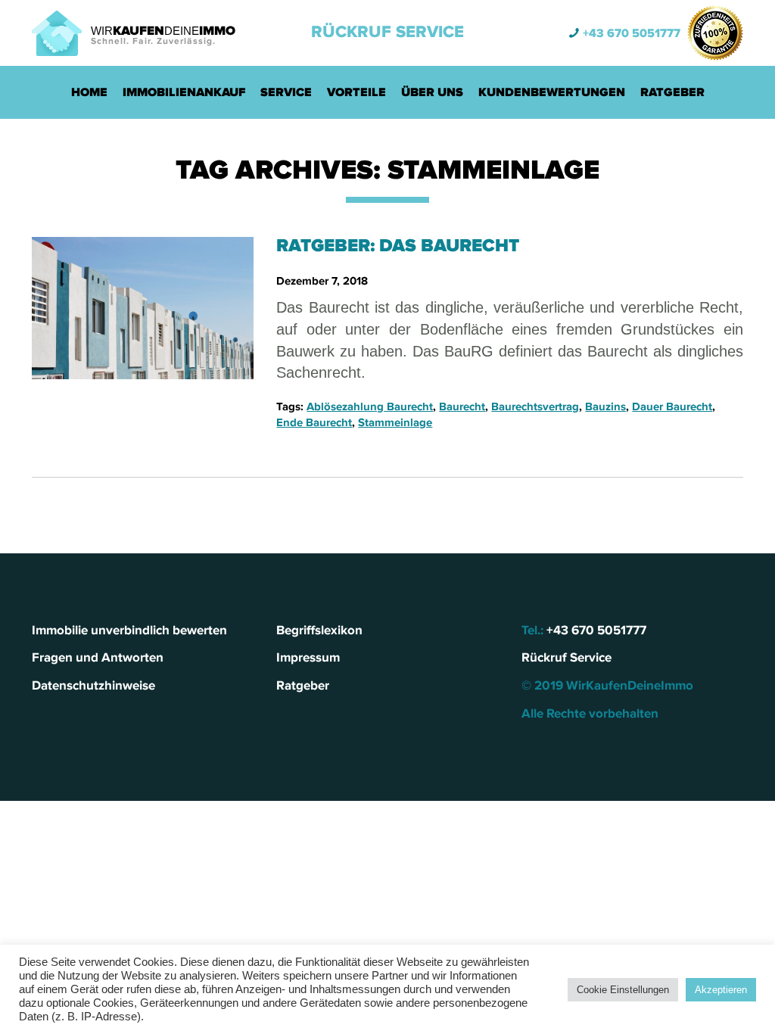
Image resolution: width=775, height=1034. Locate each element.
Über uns (432, 92)
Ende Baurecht (314, 422)
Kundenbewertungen (551, 92)
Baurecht (462, 406)
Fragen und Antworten (97, 657)
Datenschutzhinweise (93, 685)
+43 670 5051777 (631, 33)
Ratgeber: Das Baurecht (397, 246)
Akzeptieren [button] (721, 989)
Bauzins (605, 406)
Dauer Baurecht (672, 406)
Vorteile (356, 92)
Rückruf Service (387, 32)
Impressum (308, 657)
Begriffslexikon (319, 630)
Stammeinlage (395, 422)
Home (89, 92)
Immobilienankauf (184, 92)
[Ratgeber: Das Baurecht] (143, 308)
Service (286, 92)
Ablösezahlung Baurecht (370, 406)
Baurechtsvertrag (535, 406)
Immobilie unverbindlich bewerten (129, 630)
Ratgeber (672, 92)
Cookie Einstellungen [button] (623, 989)
